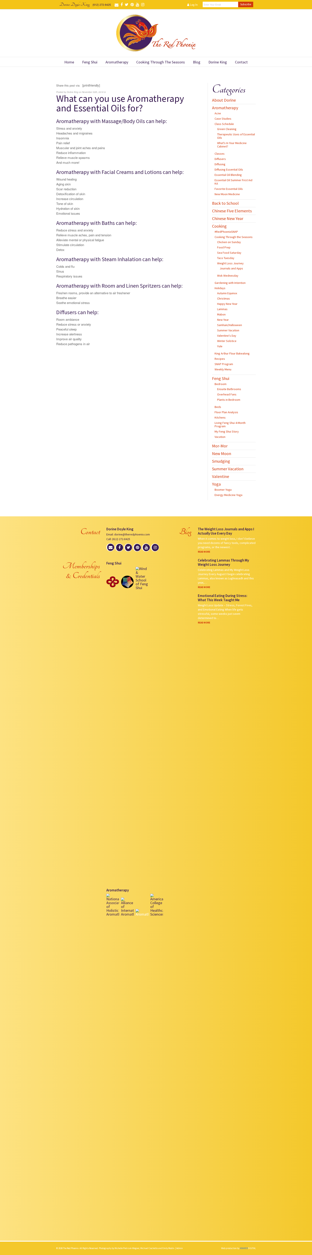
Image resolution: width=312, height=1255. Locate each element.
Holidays (220, 288)
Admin (179, 1248)
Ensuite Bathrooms (229, 389)
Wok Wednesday (227, 275)
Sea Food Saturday (229, 253)
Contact (241, 62)
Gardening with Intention (230, 283)
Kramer (248, 1248)
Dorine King (217, 62)
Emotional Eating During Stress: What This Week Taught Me (222, 597)
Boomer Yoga (223, 490)
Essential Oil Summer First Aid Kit (233, 181)
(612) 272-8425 (102, 5)
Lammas (222, 309)
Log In (193, 5)
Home (69, 62)
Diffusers (220, 159)
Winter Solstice (226, 341)
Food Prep (223, 247)
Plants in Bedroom (228, 400)
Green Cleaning (226, 129)
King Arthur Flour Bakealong (232, 353)
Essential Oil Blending (228, 175)
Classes (220, 153)
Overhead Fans (226, 394)
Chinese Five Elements (232, 210)
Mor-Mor (220, 445)
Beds (218, 407)
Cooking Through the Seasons (160, 62)
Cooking (219, 226)
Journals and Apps (231, 268)
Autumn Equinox (227, 293)
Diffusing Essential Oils (229, 169)
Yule (219, 346)
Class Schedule (224, 124)
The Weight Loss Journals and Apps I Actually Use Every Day (226, 531)
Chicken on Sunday (229, 242)
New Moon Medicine (227, 194)
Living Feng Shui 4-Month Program (230, 424)
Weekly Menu (223, 369)
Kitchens (220, 417)
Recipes (220, 359)
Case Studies (223, 118)
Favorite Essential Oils (229, 189)
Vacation (220, 437)
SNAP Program (224, 364)
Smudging (221, 461)
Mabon (221, 314)
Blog (196, 62)
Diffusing (220, 164)
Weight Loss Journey (230, 263)
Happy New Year (227, 304)
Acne (218, 113)
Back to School (225, 203)
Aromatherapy (116, 62)
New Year (223, 320)
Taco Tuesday (225, 258)
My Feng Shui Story (227, 431)
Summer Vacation (228, 330)
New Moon (221, 453)
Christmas (223, 298)
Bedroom (220, 384)
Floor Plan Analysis (226, 412)
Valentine (220, 476)
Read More (204, 551)
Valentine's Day (226, 336)
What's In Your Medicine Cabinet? (232, 144)
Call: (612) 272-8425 (118, 539)
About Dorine (224, 100)
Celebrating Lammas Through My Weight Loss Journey (223, 562)
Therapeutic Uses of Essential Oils (236, 136)
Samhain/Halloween (229, 325)
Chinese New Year (227, 218)
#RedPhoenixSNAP (226, 232)
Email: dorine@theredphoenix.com (128, 534)
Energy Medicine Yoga (228, 495)
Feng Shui (89, 62)
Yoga (216, 484)
